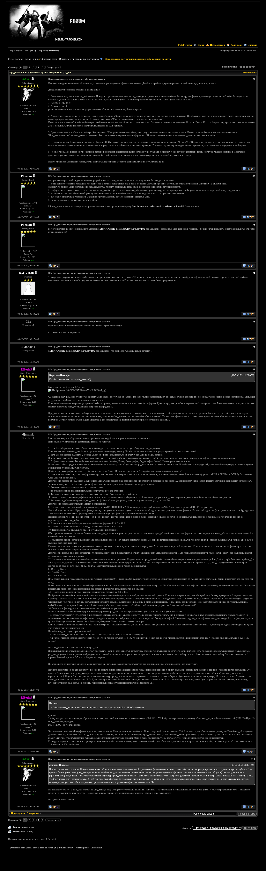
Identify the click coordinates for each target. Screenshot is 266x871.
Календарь (236, 45)
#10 (253, 759)
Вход (33, 50)
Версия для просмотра (23, 827)
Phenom (26, 176)
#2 (254, 176)
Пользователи (217, 45)
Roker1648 (26, 273)
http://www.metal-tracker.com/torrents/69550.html (122, 228)
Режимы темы (249, 72)
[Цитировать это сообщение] (248, 170)
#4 (254, 273)
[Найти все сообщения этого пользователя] (54, 170)
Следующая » (53, 67)
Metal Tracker (185, 45)
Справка (252, 45)
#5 (254, 321)
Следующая (33, 813)
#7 (254, 369)
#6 (254, 346)
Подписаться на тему (23, 831)
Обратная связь (49, 58)
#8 (254, 434)
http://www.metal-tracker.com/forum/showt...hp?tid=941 (158, 206)
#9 (254, 697)
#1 (254, 79)
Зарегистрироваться (48, 50)
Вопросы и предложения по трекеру (79, 58)
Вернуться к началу (64, 847)
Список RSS (96, 847)
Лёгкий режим (82, 847)
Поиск (201, 45)
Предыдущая (18, 813)
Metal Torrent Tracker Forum (23, 58)
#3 (254, 224)
